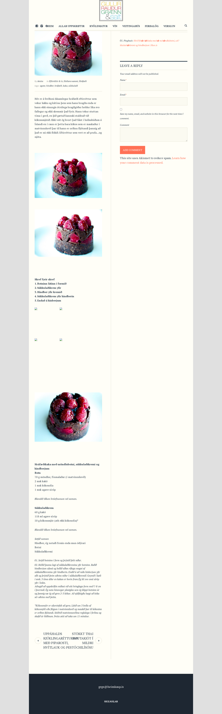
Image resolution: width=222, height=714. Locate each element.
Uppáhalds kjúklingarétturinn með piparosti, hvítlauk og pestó (60, 641)
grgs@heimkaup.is (111, 687)
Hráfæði (83, 81)
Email (123, 94)
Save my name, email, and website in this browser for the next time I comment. (151, 116)
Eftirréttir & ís (56, 81)
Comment (124, 124)
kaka (65, 85)
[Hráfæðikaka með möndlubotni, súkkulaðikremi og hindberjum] (68, 49)
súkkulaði (73, 85)
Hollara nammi (71, 81)
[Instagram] (41, 26)
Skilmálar (111, 701)
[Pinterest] (46, 26)
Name (123, 80)
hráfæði (58, 85)
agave (42, 85)
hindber (50, 85)
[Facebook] (37, 26)
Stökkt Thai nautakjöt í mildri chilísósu (82, 641)
